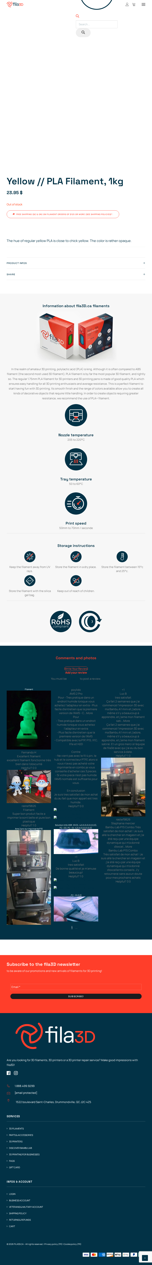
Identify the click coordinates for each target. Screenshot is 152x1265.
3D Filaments (16, 1128)
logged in (73, 679)
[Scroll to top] (145, 1258)
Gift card (14, 1167)
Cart (12, 1226)
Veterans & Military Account (26, 1206)
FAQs (12, 1160)
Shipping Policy (18, 1213)
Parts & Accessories (21, 1135)
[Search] (83, 32)
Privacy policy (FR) (53, 1244)
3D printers (15, 1141)
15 (79, 928)
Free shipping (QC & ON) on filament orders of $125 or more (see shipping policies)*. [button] (64, 214)
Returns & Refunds (20, 1219)
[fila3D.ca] (15, 4)
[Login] (125, 4)
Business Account (19, 1200)
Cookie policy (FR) (72, 1244)
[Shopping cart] (132, 4)
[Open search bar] (77, 17)
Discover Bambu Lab (20, 1148)
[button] (143, 4)
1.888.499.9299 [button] (24, 1086)
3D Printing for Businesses (24, 1154)
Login (12, 1194)
